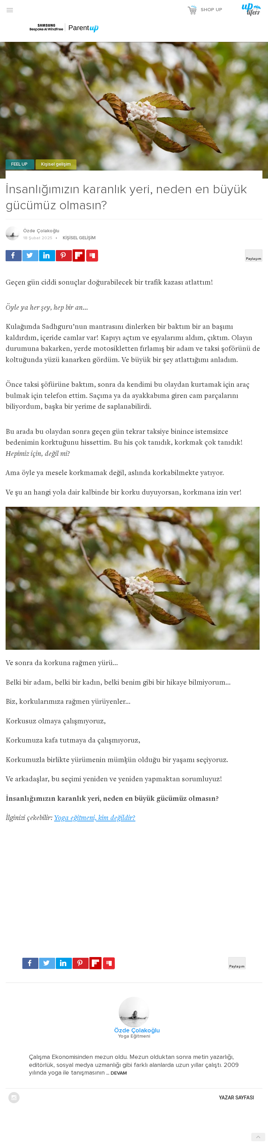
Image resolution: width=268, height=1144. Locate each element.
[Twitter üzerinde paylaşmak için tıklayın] (30, 255)
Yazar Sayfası (236, 1097)
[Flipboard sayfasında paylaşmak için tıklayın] (79, 255)
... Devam (116, 1073)
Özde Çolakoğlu (41, 230)
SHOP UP (211, 9)
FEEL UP (20, 164)
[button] (9, 9)
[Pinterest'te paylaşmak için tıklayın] (64, 255)
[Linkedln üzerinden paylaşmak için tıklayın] (47, 255)
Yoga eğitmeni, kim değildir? (94, 818)
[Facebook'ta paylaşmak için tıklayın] (14, 255)
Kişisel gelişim (56, 164)
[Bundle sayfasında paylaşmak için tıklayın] (92, 256)
